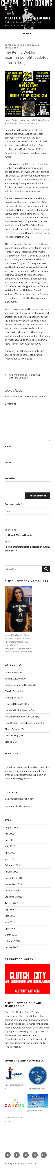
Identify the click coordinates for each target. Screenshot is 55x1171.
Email (8, 462)
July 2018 (10, 909)
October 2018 (12, 890)
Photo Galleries (13, 729)
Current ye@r (13, 504)
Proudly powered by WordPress (21, 1163)
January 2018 (11, 947)
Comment (10, 403)
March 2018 (11, 934)
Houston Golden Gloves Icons (20, 716)
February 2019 (12, 865)
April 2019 (10, 852)
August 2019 (11, 827)
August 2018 (11, 903)
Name (8, 446)
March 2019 (11, 859)
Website (10, 478)
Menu (29, 33)
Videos (8, 741)
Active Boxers (18, 375)
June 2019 (10, 840)
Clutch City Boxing (27, 18)
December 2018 (13, 878)
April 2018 (10, 928)
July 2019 (10, 833)
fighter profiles (12, 697)
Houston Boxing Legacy (17, 710)
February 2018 (12, 941)
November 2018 (13, 884)
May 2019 (10, 846)
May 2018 (10, 922)
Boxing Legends (13, 678)
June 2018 (10, 916)
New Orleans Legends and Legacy (23, 723)
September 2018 (14, 897)
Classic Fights (12, 691)
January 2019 (11, 871)
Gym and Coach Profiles (17, 704)
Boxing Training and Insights (19, 685)
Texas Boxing (11, 735)
